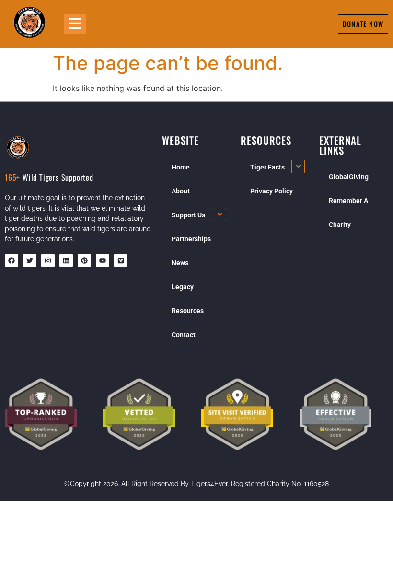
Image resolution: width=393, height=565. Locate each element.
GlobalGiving (349, 177)
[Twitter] (29, 260)
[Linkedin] (66, 260)
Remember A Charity (348, 212)
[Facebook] (11, 260)
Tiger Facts (267, 167)
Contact (184, 335)
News (180, 263)
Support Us (188, 215)
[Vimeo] (120, 260)
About (181, 191)
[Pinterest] (84, 260)
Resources (188, 311)
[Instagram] (48, 260)
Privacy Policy (271, 191)
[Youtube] (102, 260)
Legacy (183, 287)
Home (181, 167)
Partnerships (191, 239)
